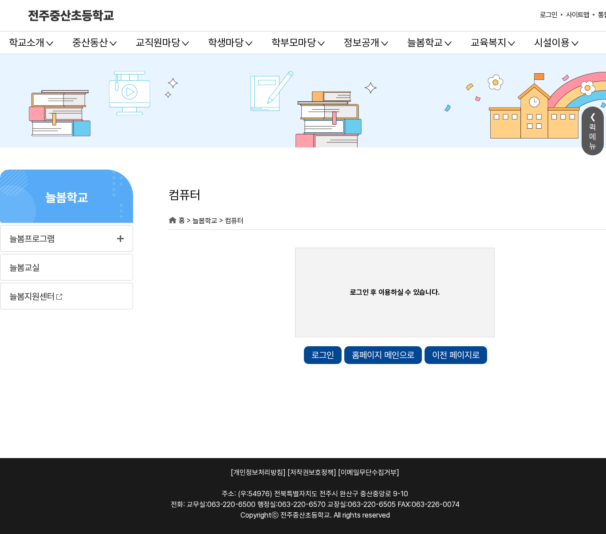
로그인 (548, 15)
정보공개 (361, 42)
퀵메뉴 (592, 136)
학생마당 (226, 42)
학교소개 (26, 42)
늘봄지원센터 (32, 296)
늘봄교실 (24, 267)
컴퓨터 (234, 221)
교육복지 (488, 42)
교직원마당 (158, 42)
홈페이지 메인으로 (383, 355)
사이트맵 (577, 15)
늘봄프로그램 (32, 238)
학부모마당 (294, 42)
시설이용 (552, 42)
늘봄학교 (425, 42)
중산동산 (90, 42)
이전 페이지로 (456, 355)
